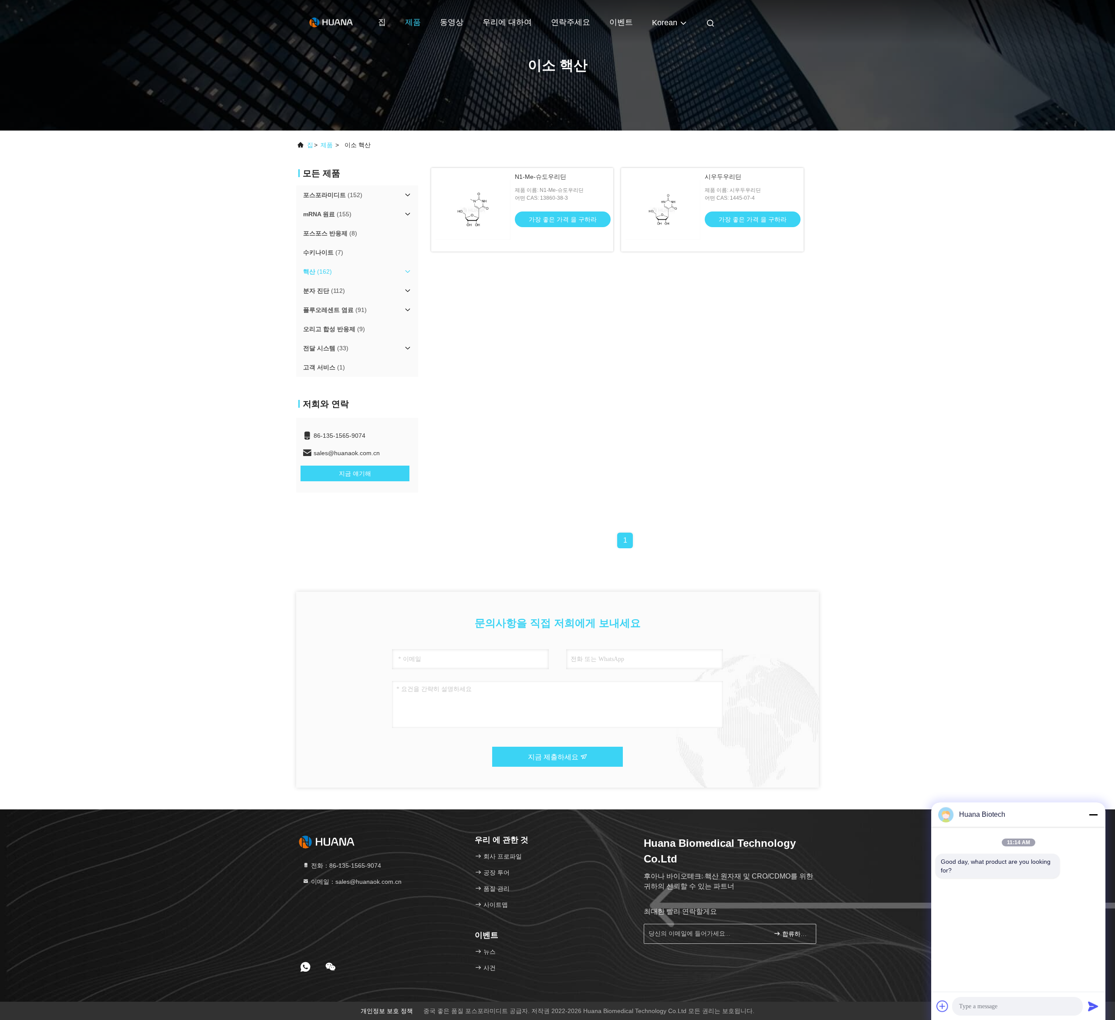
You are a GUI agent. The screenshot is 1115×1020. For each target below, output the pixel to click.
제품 (413, 22)
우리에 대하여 (507, 22)
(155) (327, 214)
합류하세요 (794, 934)
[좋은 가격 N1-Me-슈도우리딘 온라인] (473, 209)
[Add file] (942, 1006)
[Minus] (1093, 814)
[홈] (331, 21)
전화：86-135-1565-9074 (345, 865)
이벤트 (621, 22)
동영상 (451, 22)
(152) (332, 194)
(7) (323, 252)
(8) (330, 233)
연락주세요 (570, 22)
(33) (325, 348)
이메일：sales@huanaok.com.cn (355, 881)
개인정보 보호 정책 (387, 1010)
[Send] (1093, 1006)
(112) (324, 290)
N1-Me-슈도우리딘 (540, 176)
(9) (334, 328)
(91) (335, 309)
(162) (317, 271)
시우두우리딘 (723, 176)
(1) (324, 367)
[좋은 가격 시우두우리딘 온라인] (662, 209)
